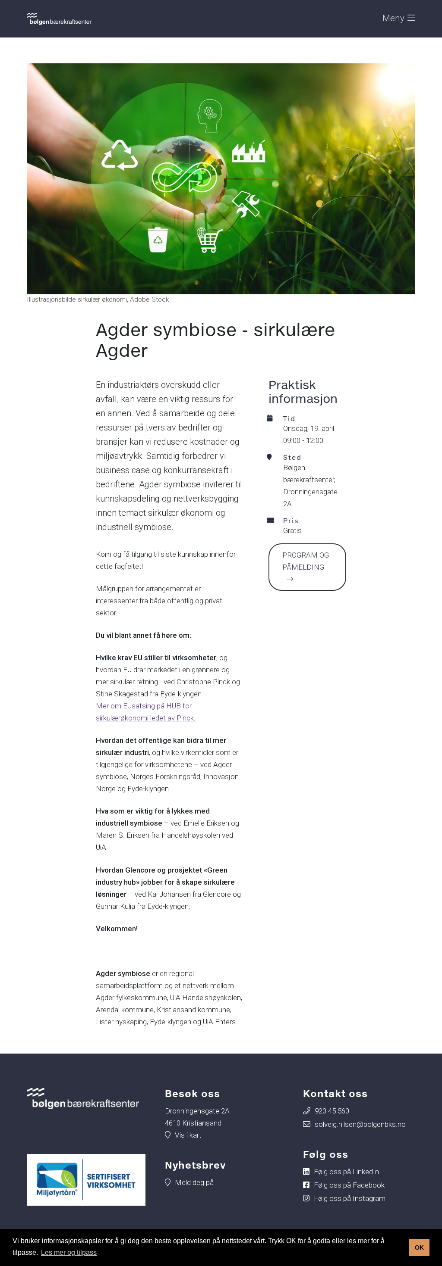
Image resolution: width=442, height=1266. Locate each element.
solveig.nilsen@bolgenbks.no (360, 1124)
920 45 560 (332, 1111)
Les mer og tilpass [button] (69, 1252)
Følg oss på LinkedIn (346, 1171)
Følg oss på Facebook (349, 1185)
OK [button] (419, 1247)
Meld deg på (194, 1182)
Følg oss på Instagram (349, 1198)
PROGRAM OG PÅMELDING (305, 561)
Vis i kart (188, 1135)
